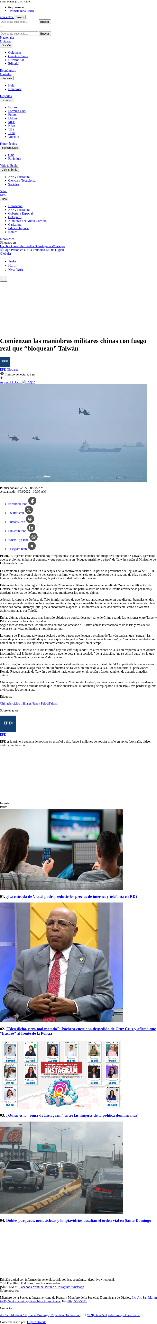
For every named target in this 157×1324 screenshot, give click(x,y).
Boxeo (12, 107)
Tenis (11, 133)
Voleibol (13, 136)
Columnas (14, 52)
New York (14, 89)
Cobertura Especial (20, 213)
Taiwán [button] (53, 703)
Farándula (14, 158)
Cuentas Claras (18, 56)
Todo (12, 261)
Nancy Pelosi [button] (40, 703)
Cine (11, 155)
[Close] (1, 30)
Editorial (13, 63)
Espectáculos (8, 143)
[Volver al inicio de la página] (3, 279)
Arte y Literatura (19, 177)
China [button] (4, 703)
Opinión (5, 41)
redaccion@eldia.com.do (124, 1315)
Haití (11, 85)
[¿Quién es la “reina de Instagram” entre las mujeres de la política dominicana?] (78, 1074)
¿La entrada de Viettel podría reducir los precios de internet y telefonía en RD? (72, 896)
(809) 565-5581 (76, 1301)
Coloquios (14, 217)
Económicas (8, 70)
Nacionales (7, 37)
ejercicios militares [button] (19, 703)
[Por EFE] (5, 366)
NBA (11, 125)
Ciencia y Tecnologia (22, 180)
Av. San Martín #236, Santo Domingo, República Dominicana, (40, 1315)
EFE (3, 369)
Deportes (6, 96)
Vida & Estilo (9, 165)
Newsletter (7, 239)
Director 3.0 (16, 60)
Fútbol (12, 114)
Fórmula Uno (17, 111)
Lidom (12, 118)
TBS (11, 129)
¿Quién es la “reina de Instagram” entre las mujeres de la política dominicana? (72, 1115)
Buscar (44, 21)
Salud (3, 191)
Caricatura (14, 224)
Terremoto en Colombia (21, 10)
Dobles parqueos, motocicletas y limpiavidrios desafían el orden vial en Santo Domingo (78, 1220)
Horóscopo (15, 206)
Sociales (13, 184)
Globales (5, 74)
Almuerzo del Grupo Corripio (27, 221)
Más (3, 195)
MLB (11, 122)
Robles (12, 232)
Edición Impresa (18, 228)
